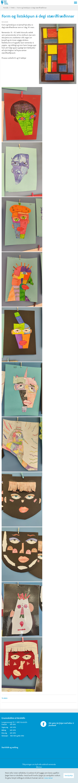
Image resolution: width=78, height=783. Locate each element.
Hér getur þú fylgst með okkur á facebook (61, 724)
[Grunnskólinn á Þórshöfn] (36, 3)
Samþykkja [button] (69, 775)
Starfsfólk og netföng (10, 748)
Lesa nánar (48, 778)
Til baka (4, 698)
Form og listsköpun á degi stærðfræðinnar (32, 8)
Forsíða (5, 8)
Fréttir (13, 8)
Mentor (39, 767)
